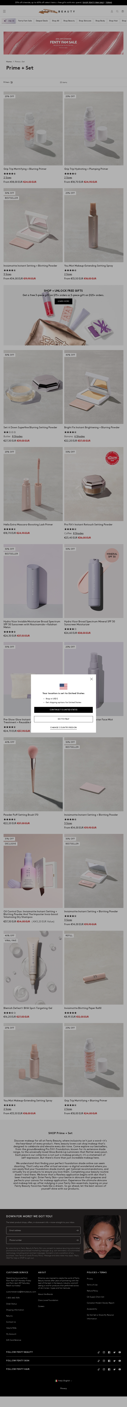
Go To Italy (63, 719)
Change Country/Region (63, 727)
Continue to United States (63, 710)
